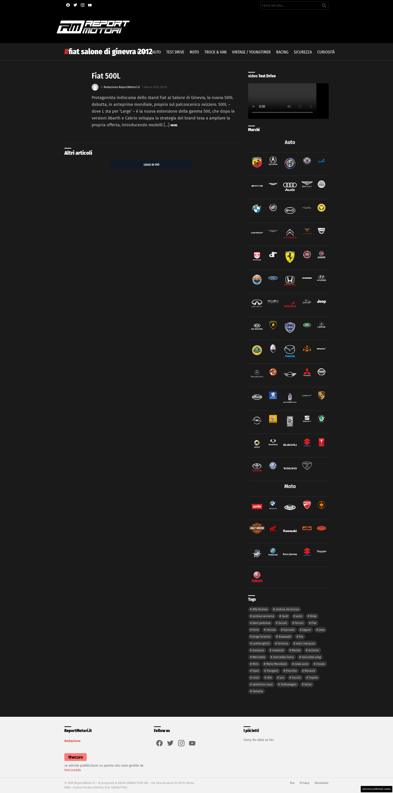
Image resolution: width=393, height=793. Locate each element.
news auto (301, 664)
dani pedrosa (261, 623)
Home (142, 52)
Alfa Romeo (260, 609)
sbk (269, 677)
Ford (255, 629)
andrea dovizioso (287, 609)
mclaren (313, 650)
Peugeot (272, 670)
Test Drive (175, 52)
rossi (255, 677)
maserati (278, 650)
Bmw (313, 616)
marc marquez (305, 643)
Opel (255, 670)
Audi (285, 616)
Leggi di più (151, 164)
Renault (310, 670)
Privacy (304, 783)
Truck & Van (215, 52)
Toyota (313, 677)
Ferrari (299, 623)
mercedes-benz (283, 657)
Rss (292, 783)
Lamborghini (261, 643)
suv (282, 677)
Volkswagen (289, 684)
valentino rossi (262, 684)
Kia (301, 636)
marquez (258, 650)
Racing (282, 52)
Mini (255, 664)
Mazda (296, 650)
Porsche (291, 670)
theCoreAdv (72, 770)
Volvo (308, 684)
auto (299, 616)
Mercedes (258, 657)
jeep (322, 629)
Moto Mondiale (276, 664)
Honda (271, 629)
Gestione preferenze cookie (376, 789)
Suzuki (296, 677)
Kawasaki (285, 636)
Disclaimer (322, 783)
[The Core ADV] (75, 761)
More (174, 125)
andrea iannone (263, 616)
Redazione (72, 741)
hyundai (289, 629)
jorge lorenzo (261, 636)
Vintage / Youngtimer (251, 52)
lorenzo (283, 643)
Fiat (313, 623)
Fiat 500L (106, 76)
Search (324, 6)
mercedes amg (311, 657)
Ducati (282, 623)
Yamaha (257, 691)
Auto (156, 52)
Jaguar (306, 629)
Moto (194, 52)
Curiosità (326, 52)
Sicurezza (303, 52)
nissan (320, 664)
